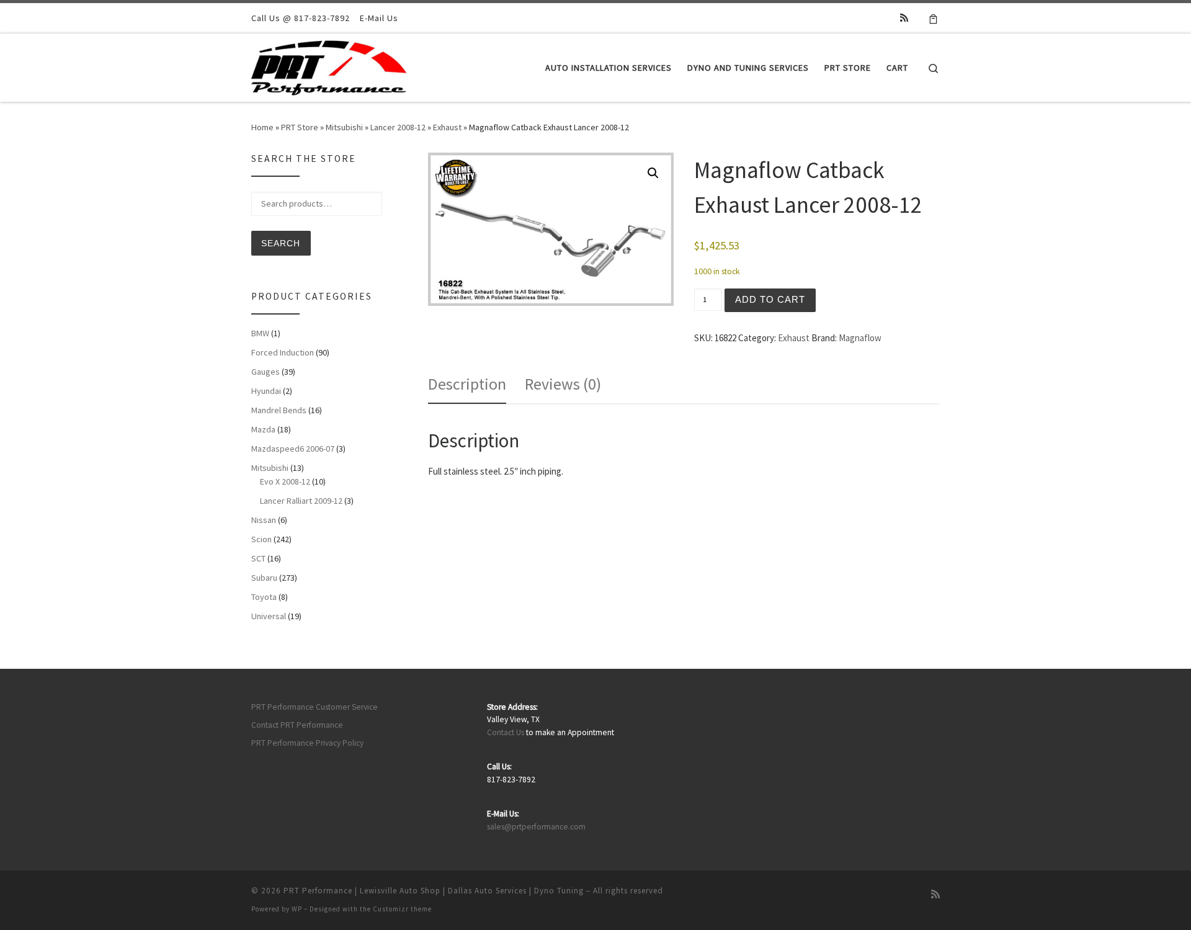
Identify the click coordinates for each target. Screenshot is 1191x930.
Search (280, 243)
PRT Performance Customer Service (314, 707)
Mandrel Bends (278, 410)
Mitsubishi (344, 127)
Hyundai (266, 390)
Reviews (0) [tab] (563, 383)
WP (297, 909)
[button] (653, 173)
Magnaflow (860, 338)
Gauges (265, 371)
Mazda (263, 429)
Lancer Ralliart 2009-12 (301, 500)
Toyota (264, 596)
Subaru (264, 577)
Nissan (263, 519)
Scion (261, 539)
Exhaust (447, 127)
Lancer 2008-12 (398, 127)
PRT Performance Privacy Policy (307, 743)
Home (262, 127)
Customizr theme (402, 909)
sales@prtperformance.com (536, 826)
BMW (260, 333)
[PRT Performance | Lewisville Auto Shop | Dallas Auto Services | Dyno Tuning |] (328, 65)
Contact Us (505, 732)
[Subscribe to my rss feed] (904, 18)
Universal (268, 616)
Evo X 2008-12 (285, 481)
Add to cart (770, 299)
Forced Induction (282, 352)
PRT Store (299, 127)
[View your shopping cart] (933, 18)
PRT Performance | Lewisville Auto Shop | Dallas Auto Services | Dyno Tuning (433, 890)
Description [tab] (467, 383)
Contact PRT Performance (297, 725)
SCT (258, 558)
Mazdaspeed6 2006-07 (292, 448)
